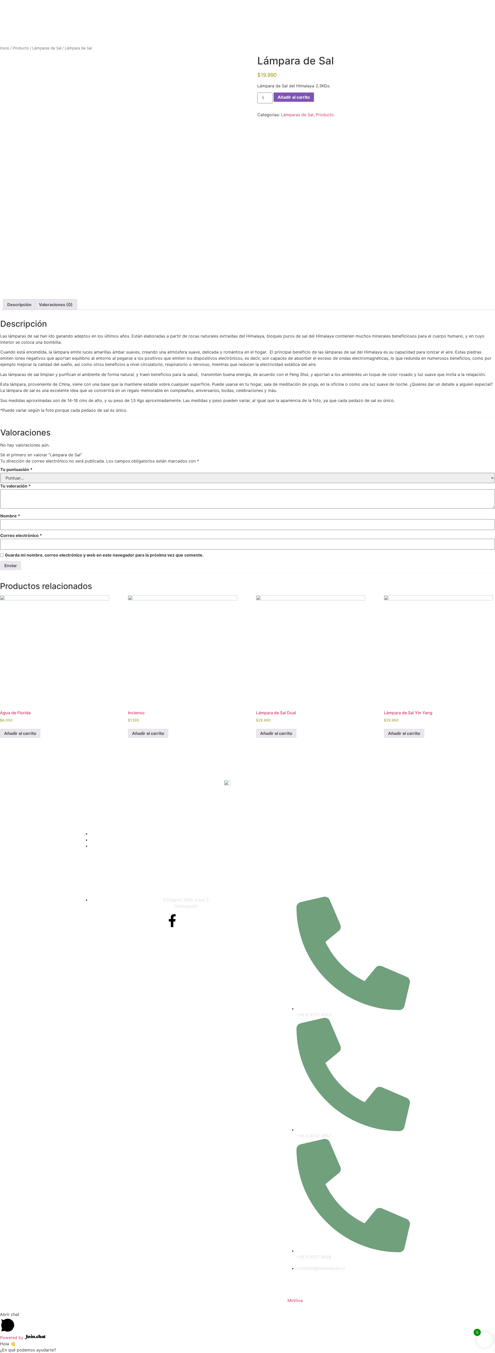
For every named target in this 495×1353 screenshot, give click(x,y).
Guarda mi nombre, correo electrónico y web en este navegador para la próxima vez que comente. (104, 555)
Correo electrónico (21, 535)
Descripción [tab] (19, 304)
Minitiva (295, 1300)
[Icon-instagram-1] (189, 920)
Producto (21, 48)
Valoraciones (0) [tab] (56, 304)
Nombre (10, 516)
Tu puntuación (16, 469)
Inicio (4, 48)
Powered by (12, 1337)
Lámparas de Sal (46, 48)
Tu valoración (15, 486)
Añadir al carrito (294, 97)
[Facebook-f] (172, 920)
